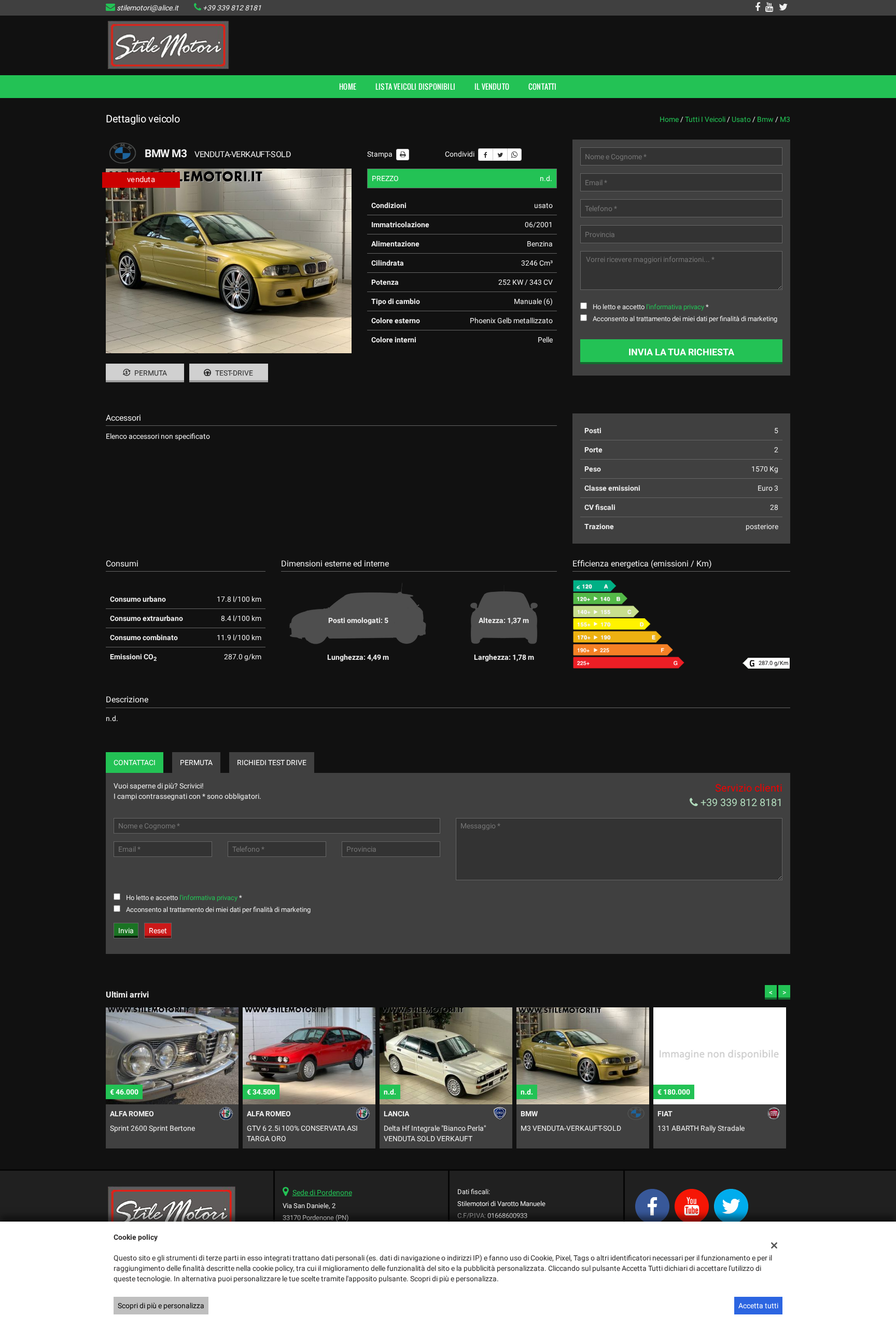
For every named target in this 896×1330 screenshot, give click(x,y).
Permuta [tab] (196, 762)
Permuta (150, 373)
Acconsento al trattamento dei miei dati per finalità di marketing (685, 319)
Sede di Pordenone (322, 1192)
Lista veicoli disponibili (415, 86)
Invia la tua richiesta (681, 352)
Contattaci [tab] (135, 762)
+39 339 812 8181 (232, 8)
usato (741, 119)
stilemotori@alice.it (147, 8)
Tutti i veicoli (705, 119)
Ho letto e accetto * (651, 307)
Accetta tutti (758, 1305)
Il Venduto (491, 86)
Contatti (542, 86)
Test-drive (233, 373)
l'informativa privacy (675, 307)
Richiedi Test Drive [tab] (271, 762)
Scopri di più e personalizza (161, 1305)
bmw (765, 119)
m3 (785, 119)
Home (347, 86)
